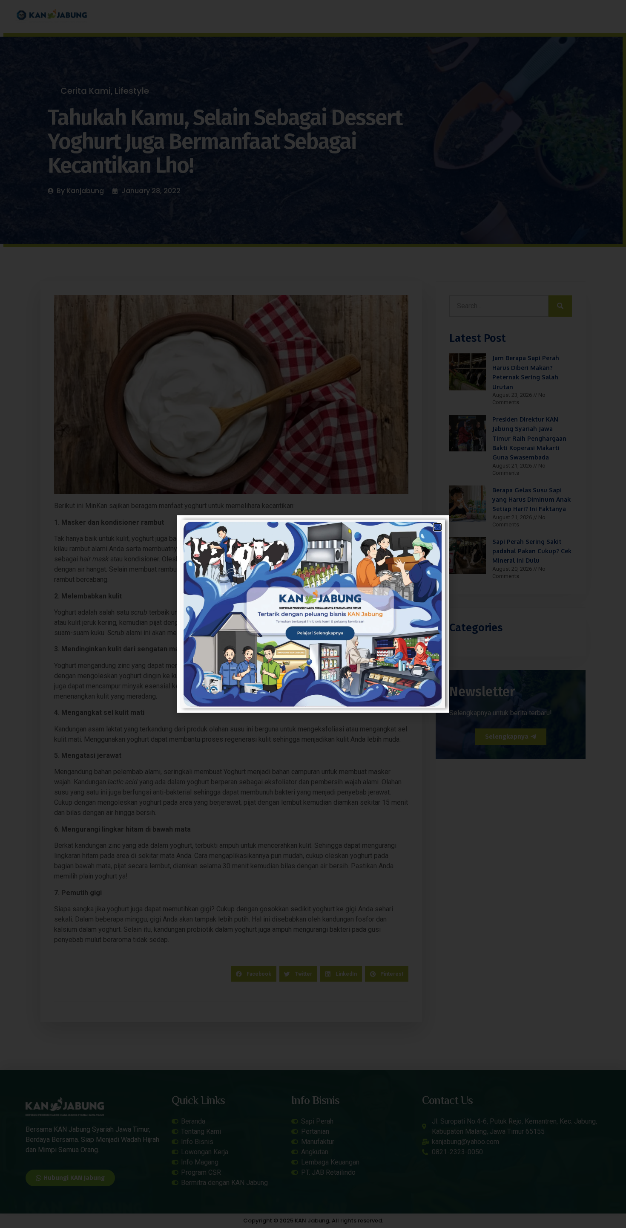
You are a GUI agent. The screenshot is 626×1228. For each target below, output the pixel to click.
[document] (313, 614)
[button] (437, 527)
